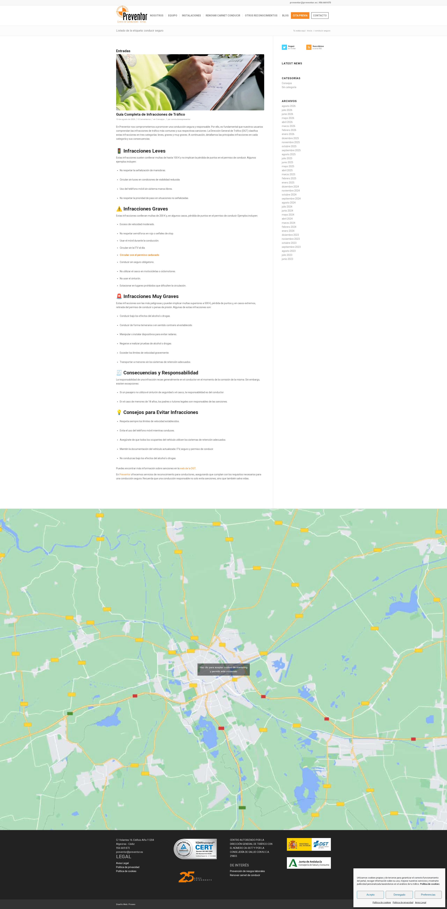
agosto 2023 (289, 251)
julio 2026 (287, 110)
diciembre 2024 (290, 186)
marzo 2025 (288, 174)
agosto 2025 (289, 154)
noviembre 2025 (291, 142)
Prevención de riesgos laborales (247, 871)
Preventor (124, 474)
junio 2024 (287, 210)
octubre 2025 (289, 146)
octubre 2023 (289, 243)
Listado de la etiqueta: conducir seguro (139, 30)
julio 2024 (287, 206)
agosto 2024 (289, 202)
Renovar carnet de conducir (245, 875)
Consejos (160, 119)
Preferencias (428, 894)
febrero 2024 (289, 226)
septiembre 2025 (291, 150)
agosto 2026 (289, 106)
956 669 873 (325, 2)
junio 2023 (287, 259)
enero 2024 (288, 230)
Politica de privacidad (403, 902)
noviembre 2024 (291, 190)
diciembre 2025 (290, 138)
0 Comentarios (144, 119)
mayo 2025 (288, 166)
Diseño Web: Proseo (125, 904)
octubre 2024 (289, 194)
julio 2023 (287, 255)
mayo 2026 (288, 118)
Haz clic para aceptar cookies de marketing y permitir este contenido (223, 669)
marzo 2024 (288, 222)
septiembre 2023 (291, 247)
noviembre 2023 (291, 238)
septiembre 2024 (291, 198)
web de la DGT (188, 468)
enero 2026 (288, 134)
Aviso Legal (420, 902)
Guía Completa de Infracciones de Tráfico (150, 114)
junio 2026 (287, 114)
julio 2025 (287, 158)
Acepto (371, 894)
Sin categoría (289, 87)
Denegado (399, 894)
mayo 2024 (288, 214)
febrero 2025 (289, 178)
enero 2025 (288, 182)
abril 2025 (287, 170)
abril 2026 (287, 122)
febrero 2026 (289, 130)
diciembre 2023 (290, 234)
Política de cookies (382, 902)
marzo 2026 (288, 126)
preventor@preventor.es (303, 2)
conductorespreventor (180, 119)
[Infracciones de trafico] (190, 82)
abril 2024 (287, 218)
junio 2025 (287, 162)
